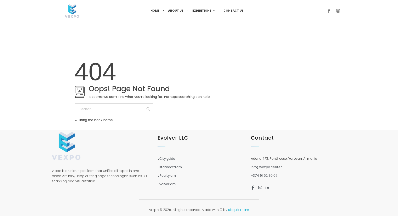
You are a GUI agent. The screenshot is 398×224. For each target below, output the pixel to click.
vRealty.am (167, 175)
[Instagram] (338, 11)
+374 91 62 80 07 (264, 175)
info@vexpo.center (266, 167)
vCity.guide (166, 158)
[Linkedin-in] (267, 188)
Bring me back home (95, 120)
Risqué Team (238, 209)
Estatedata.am (170, 167)
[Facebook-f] (253, 188)
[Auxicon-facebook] (329, 11)
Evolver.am (167, 184)
